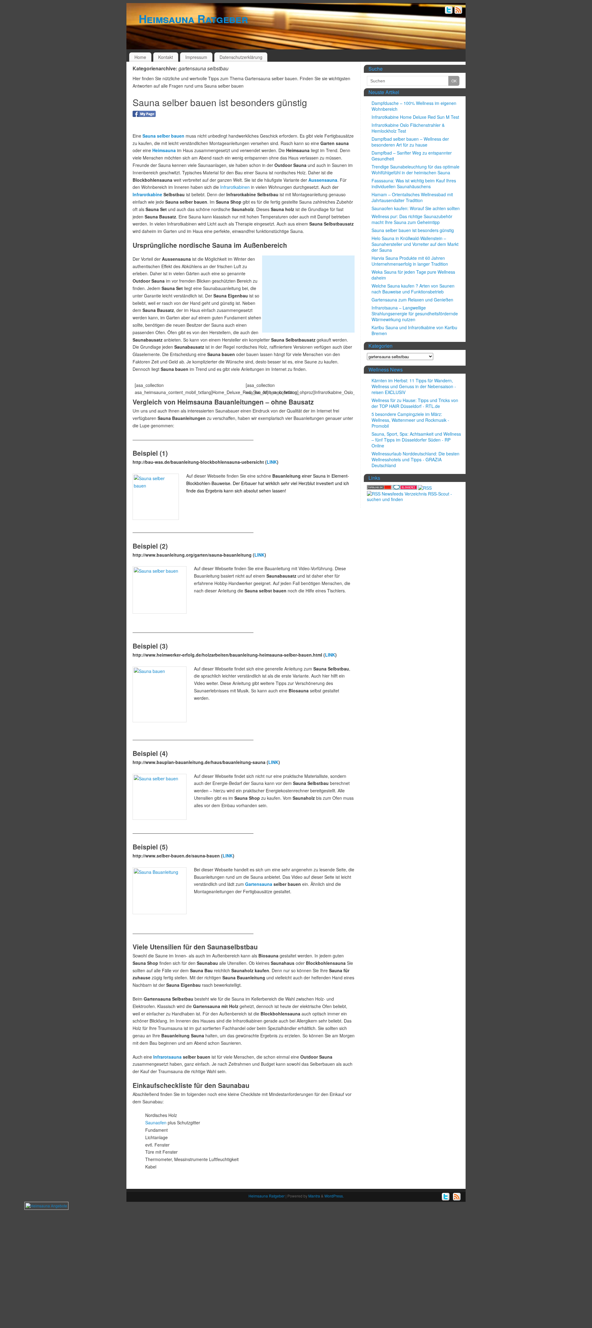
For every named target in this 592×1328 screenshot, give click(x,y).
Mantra (314, 1195)
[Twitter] (449, 10)
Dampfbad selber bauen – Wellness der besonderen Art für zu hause (410, 142)
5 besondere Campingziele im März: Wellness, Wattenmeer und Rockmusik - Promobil (410, 420)
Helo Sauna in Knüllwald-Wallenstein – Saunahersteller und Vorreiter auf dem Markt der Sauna (415, 244)
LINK (272, 462)
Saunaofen (155, 1122)
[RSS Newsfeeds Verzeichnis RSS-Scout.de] (414, 499)
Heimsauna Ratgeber (193, 18)
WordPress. (334, 1195)
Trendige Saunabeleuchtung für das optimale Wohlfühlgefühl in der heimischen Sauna (415, 170)
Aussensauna (322, 180)
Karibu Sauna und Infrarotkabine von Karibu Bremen (414, 330)
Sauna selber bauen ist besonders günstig (220, 102)
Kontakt (165, 57)
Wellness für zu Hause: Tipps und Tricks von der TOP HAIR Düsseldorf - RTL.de (415, 403)
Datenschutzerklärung (241, 57)
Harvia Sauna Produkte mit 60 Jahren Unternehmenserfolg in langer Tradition (410, 261)
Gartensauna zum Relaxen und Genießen (412, 300)
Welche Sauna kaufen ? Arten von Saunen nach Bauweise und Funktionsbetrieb (413, 289)
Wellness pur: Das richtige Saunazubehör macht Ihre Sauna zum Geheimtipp (412, 219)
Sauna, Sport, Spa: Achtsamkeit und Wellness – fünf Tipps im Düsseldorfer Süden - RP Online (416, 440)
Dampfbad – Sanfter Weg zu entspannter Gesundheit (412, 156)
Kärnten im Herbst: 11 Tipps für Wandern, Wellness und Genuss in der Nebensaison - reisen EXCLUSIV (414, 386)
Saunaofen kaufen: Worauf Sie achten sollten (416, 208)
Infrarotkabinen (235, 187)
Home (140, 57)
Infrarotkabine (147, 194)
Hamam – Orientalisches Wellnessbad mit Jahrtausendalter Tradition (412, 197)
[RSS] (458, 10)
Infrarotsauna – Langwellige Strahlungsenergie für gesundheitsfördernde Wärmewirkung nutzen (415, 313)
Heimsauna (164, 150)
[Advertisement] (308, 294)
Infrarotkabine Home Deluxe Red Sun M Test (415, 117)
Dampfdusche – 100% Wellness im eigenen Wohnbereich (414, 106)
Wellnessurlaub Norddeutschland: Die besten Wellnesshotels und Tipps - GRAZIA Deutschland (415, 459)
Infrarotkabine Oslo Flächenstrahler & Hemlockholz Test (408, 128)
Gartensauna (258, 884)
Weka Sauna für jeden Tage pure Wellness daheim (413, 275)
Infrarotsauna (167, 1057)
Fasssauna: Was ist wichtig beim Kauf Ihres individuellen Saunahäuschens (414, 183)
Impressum (196, 57)
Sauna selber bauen (163, 136)
